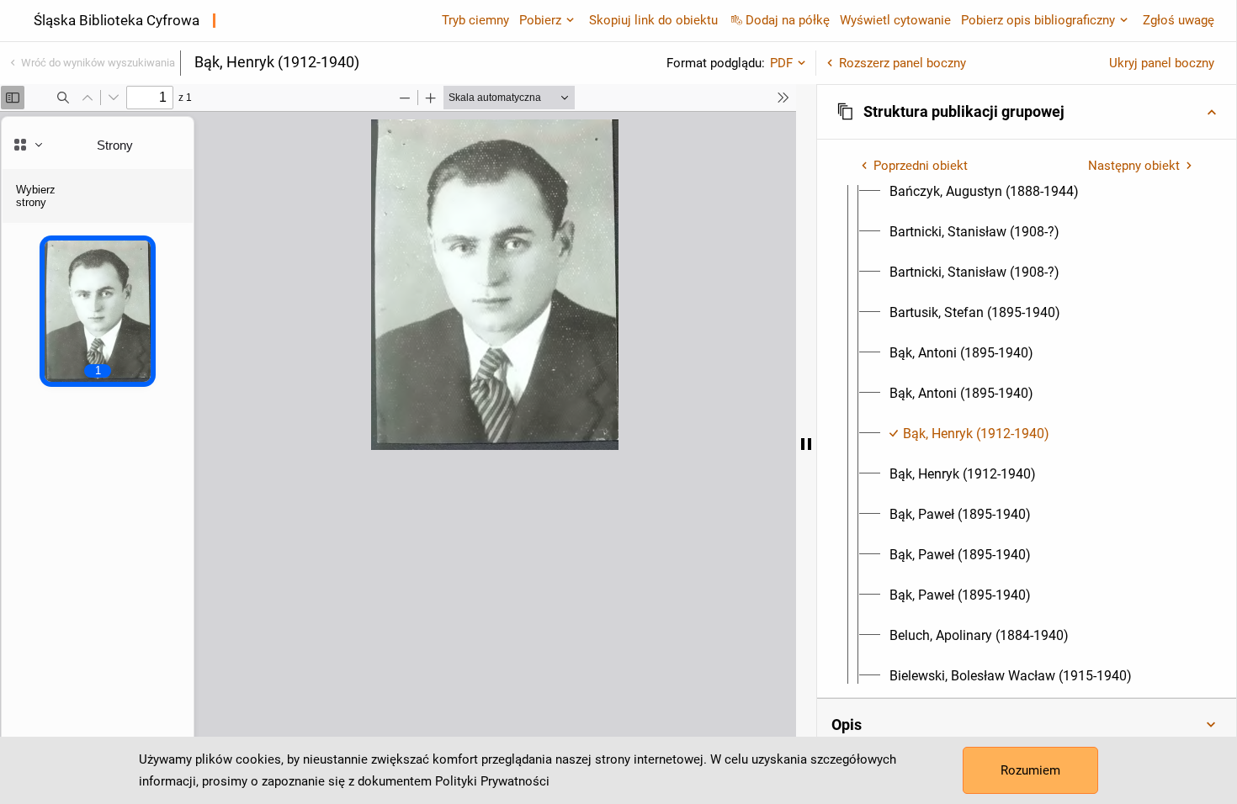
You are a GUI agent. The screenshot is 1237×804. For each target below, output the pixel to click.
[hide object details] (806, 444)
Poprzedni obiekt (920, 165)
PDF (781, 63)
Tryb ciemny (475, 20)
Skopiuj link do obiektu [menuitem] (653, 20)
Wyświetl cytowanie (895, 20)
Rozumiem (1030, 770)
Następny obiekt (1134, 165)
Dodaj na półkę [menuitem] (788, 20)
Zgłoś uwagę (1178, 20)
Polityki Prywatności (492, 781)
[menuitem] (984, 192)
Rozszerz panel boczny (902, 63)
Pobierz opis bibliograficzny (1038, 20)
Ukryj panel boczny (1161, 63)
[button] (1026, 112)
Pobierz (540, 20)
